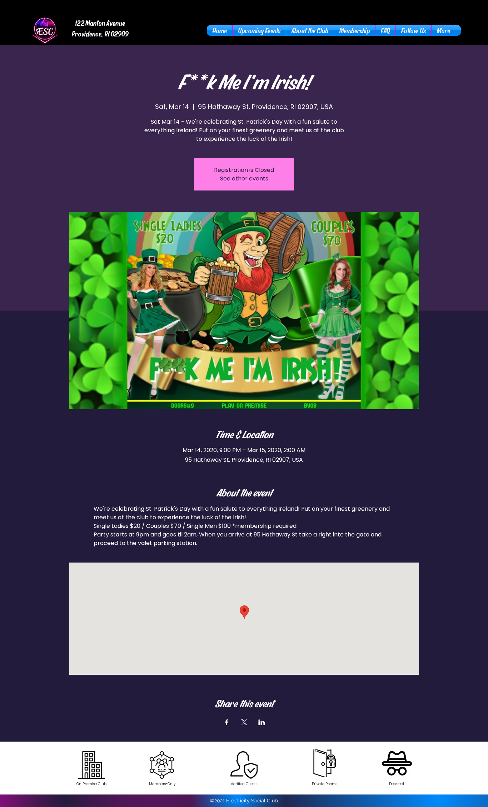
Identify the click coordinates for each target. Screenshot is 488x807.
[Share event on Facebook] (226, 722)
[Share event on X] (244, 722)
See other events (244, 178)
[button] (310, 30)
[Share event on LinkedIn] (261, 722)
